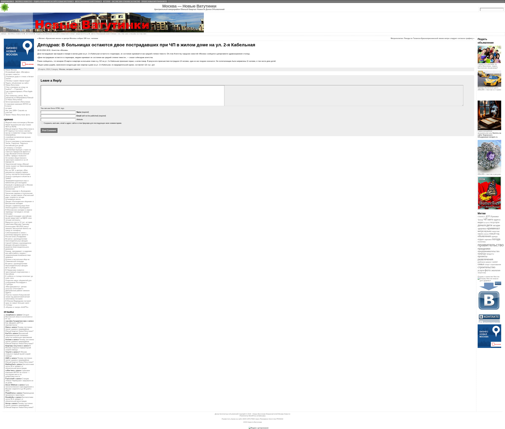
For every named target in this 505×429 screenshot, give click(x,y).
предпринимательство (488, 251)
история (8, 108)
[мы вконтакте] (489, 322)
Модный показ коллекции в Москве (19, 122)
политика (482, 242)
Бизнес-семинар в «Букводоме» (18, 191)
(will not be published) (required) (91, 116)
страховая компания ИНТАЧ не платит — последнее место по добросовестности (17, 373)
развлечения (485, 259)
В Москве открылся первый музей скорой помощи (18, 348)
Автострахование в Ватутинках (17, 102)
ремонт (489, 262)
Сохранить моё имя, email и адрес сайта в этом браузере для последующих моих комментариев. (83, 123)
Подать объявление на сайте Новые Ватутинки (17, 84)
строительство (486, 267)
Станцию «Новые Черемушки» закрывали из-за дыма (19, 381)
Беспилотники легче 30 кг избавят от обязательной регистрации (19, 366)
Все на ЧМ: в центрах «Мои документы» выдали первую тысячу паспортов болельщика (17, 172)
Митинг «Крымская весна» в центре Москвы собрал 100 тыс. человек (68, 38)
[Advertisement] (491, 98)
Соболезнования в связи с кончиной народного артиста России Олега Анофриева (16, 235)
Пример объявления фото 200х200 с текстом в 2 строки (489, 89)
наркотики (495, 231)
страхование (495, 264)
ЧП (485, 219)
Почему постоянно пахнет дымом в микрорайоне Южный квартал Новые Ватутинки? (19, 329)
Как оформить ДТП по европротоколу (14, 324)
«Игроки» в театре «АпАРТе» (16, 307)
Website (80, 119)
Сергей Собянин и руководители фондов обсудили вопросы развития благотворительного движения (18, 246)
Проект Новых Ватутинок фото (17, 115)
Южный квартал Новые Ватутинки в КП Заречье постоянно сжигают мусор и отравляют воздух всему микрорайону (19, 132)
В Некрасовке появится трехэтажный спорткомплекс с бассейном (17, 272)
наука (480, 234)
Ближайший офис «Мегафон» (18, 72)
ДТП (488, 216)
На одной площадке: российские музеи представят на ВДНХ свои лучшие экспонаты (18, 218)
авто (490, 219)
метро (481, 231)
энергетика (482, 273)
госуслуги (494, 222)
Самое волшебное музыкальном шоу (485, 132)
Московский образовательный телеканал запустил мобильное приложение (18, 335)
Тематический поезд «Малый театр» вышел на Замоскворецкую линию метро (19, 166)
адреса (497, 220)
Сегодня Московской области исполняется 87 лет (18, 317)
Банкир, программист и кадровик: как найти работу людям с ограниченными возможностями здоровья (18, 254)
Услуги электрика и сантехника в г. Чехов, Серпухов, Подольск (19, 142)
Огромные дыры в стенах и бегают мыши (20, 78)
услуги (481, 270)
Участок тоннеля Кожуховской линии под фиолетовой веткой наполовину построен (17, 297)
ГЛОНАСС (481, 216)
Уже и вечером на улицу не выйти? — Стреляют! (17, 88)
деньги (482, 225)
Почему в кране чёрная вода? (18, 81)
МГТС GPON (10, 268)
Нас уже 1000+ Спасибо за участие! (16, 111)
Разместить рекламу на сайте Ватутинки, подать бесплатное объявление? (488, 66)
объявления (484, 236)
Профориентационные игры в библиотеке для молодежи (17, 182)
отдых (481, 239)
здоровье (482, 228)
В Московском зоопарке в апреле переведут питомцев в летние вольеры (18, 212)
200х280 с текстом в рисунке (489, 174)
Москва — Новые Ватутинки (189, 6)
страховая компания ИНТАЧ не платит (18, 105)
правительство (491, 245)
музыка (487, 231)
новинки (486, 234)
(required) (83, 112)
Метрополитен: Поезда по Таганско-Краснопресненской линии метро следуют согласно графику (432, 38)
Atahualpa (262, 416)
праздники (484, 248)
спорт (487, 264)
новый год (494, 234)
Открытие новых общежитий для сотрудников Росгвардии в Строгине (18, 282)
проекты (482, 256)
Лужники (495, 216)
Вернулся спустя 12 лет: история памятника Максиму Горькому (18, 223)
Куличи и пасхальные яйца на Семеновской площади (17, 260)
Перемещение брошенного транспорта (19, 394)
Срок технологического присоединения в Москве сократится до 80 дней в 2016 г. (19, 388)
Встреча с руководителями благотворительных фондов (16, 240)
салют (495, 262)
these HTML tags (57, 108)
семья (481, 264)
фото (487, 270)
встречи (486, 222)
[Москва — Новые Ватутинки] (252, 22)
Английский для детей (14, 146)
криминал (493, 228)
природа (482, 254)
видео (481, 222)
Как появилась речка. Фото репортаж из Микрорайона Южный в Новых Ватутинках (19, 98)
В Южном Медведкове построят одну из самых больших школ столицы (18, 303)
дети (489, 225)
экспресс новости (12, 74)
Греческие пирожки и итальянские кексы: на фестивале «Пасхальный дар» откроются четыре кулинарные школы (19, 196)
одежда (494, 236)
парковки (487, 239)
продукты (490, 254)
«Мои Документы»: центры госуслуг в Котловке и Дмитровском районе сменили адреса (17, 290)
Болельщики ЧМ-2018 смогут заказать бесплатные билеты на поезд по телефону (18, 228)
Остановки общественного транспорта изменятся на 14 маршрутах (16, 160)
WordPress (252, 416)
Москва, (62, 69)
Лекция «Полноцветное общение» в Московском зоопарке (19, 202)
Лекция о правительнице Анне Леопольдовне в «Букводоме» (17, 207)
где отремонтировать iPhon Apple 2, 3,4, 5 (19, 92)
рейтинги (481, 262)
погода (496, 239)
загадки (496, 225)
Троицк (480, 220)
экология (495, 270)
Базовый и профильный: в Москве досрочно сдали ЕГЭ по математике (19, 187)
